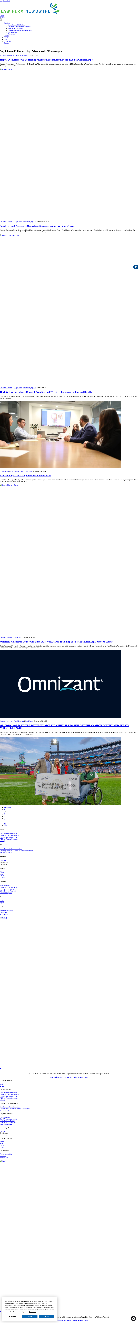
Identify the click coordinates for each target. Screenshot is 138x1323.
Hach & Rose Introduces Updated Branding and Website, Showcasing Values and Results (46, 392)
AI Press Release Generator (9, 839)
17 (5, 824)
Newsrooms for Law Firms (8, 837)
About (2, 872)
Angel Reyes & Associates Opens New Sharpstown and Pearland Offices (37, 226)
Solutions (7, 23)
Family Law (14, 55)
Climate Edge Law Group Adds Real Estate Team (25, 475)
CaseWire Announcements (8, 887)
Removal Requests (6, 893)
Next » (6, 825)
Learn (6, 37)
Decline (30, 1316)
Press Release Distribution (16, 25)
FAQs (2, 876)
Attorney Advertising (6, 911)
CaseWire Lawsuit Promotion (9, 835)
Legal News (8, 41)
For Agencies (12, 32)
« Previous (7, 807)
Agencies (3, 860)
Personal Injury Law (29, 221)
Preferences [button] (32, 1312)
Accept (46, 1316)
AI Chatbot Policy (6, 852)
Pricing (6, 36)
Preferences (12, 1316)
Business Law (4, 55)
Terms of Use (4, 914)
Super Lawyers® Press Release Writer (20, 30)
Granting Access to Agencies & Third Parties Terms (16, 851)
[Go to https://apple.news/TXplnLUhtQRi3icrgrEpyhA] (69, 1068)
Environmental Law (16, 471)
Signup (2, 902)
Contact (6, 43)
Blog (5, 39)
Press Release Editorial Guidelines (11, 849)
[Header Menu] (1, 19)
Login (2, 901)
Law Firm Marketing (6, 221)
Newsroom (11, 34)
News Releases (5, 885)
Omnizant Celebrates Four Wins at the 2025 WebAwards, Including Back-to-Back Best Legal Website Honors (56, 641)
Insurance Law (4, 721)
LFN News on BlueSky (7, 889)
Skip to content (5, 1)
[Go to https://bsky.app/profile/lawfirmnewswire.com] (69, 992)
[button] (6, 47)
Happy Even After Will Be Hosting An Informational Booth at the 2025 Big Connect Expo (46, 59)
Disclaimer (3, 912)
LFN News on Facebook (8, 891)
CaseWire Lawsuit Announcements (19, 27)
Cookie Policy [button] (40, 1310)
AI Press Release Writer (15, 28)
